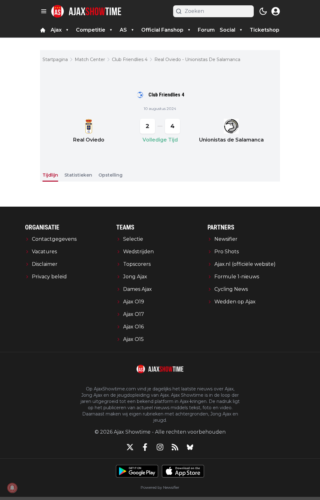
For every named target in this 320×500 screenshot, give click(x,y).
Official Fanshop (162, 30)
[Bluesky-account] (190, 447)
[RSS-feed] (175, 447)
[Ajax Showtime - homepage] (86, 11)
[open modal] (275, 11)
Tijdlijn (50, 175)
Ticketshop (264, 30)
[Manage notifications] (12, 488)
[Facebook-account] (145, 447)
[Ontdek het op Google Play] (137, 471)
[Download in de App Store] (183, 471)
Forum (206, 30)
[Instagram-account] (160, 447)
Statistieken (78, 175)
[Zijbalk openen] (44, 11)
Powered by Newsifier (160, 487)
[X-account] (130, 447)
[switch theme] (263, 11)
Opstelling (110, 175)
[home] (43, 30)
